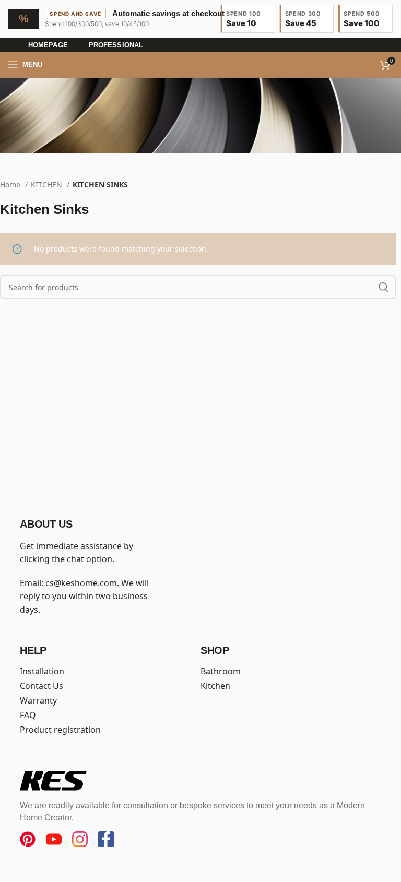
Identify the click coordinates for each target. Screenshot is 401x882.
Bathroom (220, 671)
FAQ (28, 715)
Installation (42, 671)
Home (11, 184)
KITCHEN (47, 184)
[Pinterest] (28, 839)
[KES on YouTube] (54, 839)
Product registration (60, 729)
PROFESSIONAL (116, 45)
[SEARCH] (384, 287)
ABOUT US (46, 524)
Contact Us (41, 686)
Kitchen (215, 686)
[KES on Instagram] (80, 839)
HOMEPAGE (48, 45)
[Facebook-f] (106, 839)
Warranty (38, 700)
